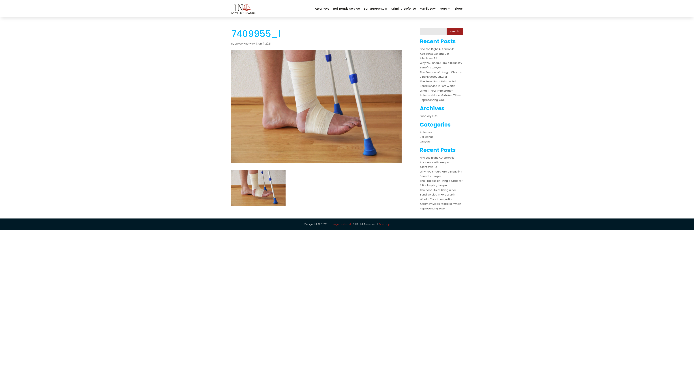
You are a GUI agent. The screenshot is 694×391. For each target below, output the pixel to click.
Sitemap (384, 224)
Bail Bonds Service (346, 9)
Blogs (459, 9)
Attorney (426, 132)
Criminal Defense (403, 9)
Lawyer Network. (341, 224)
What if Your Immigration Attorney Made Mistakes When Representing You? (440, 95)
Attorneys (322, 9)
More (443, 9)
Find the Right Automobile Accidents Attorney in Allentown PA (437, 53)
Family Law (428, 9)
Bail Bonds (426, 137)
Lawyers (425, 141)
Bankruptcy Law (375, 9)
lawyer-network (245, 43)
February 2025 (429, 116)
